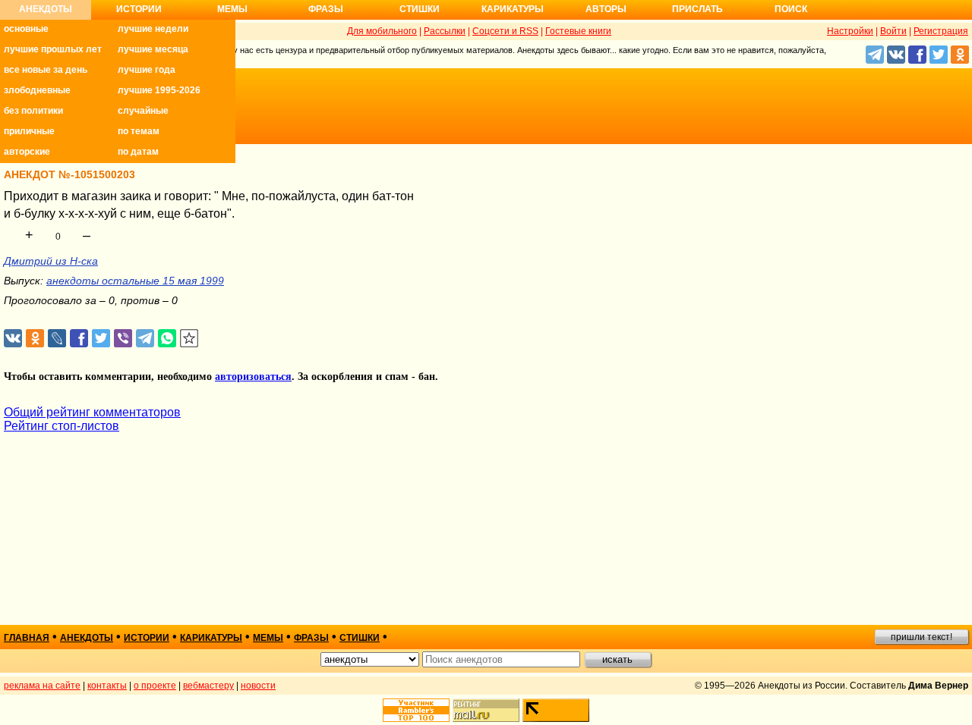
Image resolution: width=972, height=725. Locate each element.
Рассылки (444, 31)
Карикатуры (512, 9)
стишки (359, 637)
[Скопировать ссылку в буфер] (189, 338)
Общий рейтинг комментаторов (92, 412)
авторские (27, 151)
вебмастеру (208, 685)
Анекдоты (45, 9)
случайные (143, 110)
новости (258, 685)
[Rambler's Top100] (416, 710)
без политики (33, 110)
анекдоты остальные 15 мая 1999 (135, 281)
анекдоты (86, 637)
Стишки (419, 9)
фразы (311, 637)
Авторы (605, 9)
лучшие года (146, 69)
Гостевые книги (578, 31)
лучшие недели (153, 29)
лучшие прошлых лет (53, 49)
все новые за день (45, 69)
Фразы (325, 9)
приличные (29, 131)
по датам (138, 151)
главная (26, 637)
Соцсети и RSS (505, 31)
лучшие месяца (153, 49)
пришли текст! (921, 637)
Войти (893, 31)
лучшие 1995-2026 (159, 90)
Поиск (791, 9)
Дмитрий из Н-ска (51, 261)
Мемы (232, 9)
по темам (138, 131)
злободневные (37, 90)
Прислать (697, 9)
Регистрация (941, 31)
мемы (268, 637)
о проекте (155, 685)
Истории (139, 9)
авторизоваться (253, 376)
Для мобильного (382, 31)
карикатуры (211, 637)
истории (146, 637)
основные (26, 29)
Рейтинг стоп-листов (61, 425)
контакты (107, 685)
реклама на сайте (42, 685)
